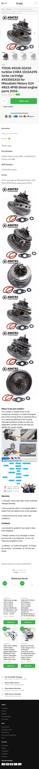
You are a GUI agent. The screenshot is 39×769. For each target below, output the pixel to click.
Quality (4, 714)
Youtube (4, 756)
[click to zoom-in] (20, 33)
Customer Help (7, 730)
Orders (4, 711)
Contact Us (5, 732)
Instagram (5, 751)
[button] (34, 33)
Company (5, 708)
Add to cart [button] (10, 622)
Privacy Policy (6, 716)
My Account (6, 727)
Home (3, 9)
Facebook (5, 745)
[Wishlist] (14, 585)
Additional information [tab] (10, 133)
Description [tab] (6, 128)
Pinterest (5, 754)
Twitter (4, 748)
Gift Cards (5, 719)
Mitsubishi (9, 9)
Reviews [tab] (6, 138)
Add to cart (23, 101)
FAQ (3, 738)
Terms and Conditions (9, 735)
